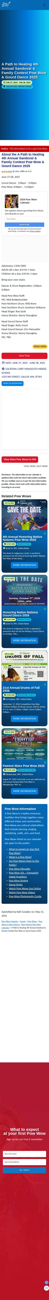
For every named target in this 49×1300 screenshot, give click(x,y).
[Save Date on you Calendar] (45, 533)
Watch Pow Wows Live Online (25, 888)
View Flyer (24, 356)
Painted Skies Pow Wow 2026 (24, 766)
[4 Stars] (9, 172)
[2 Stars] (5, 172)
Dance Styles (15, 884)
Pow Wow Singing (18, 881)
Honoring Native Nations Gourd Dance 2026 (20, 614)
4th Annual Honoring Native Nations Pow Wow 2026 (22, 538)
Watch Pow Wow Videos (22, 892)
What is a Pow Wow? (20, 857)
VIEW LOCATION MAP (12, 383)
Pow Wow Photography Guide (25, 896)
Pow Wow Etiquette (19, 869)
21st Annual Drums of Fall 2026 (21, 689)
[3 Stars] (7, 172)
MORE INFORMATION (24, 565)
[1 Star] (3, 172)
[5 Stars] (11, 172)
